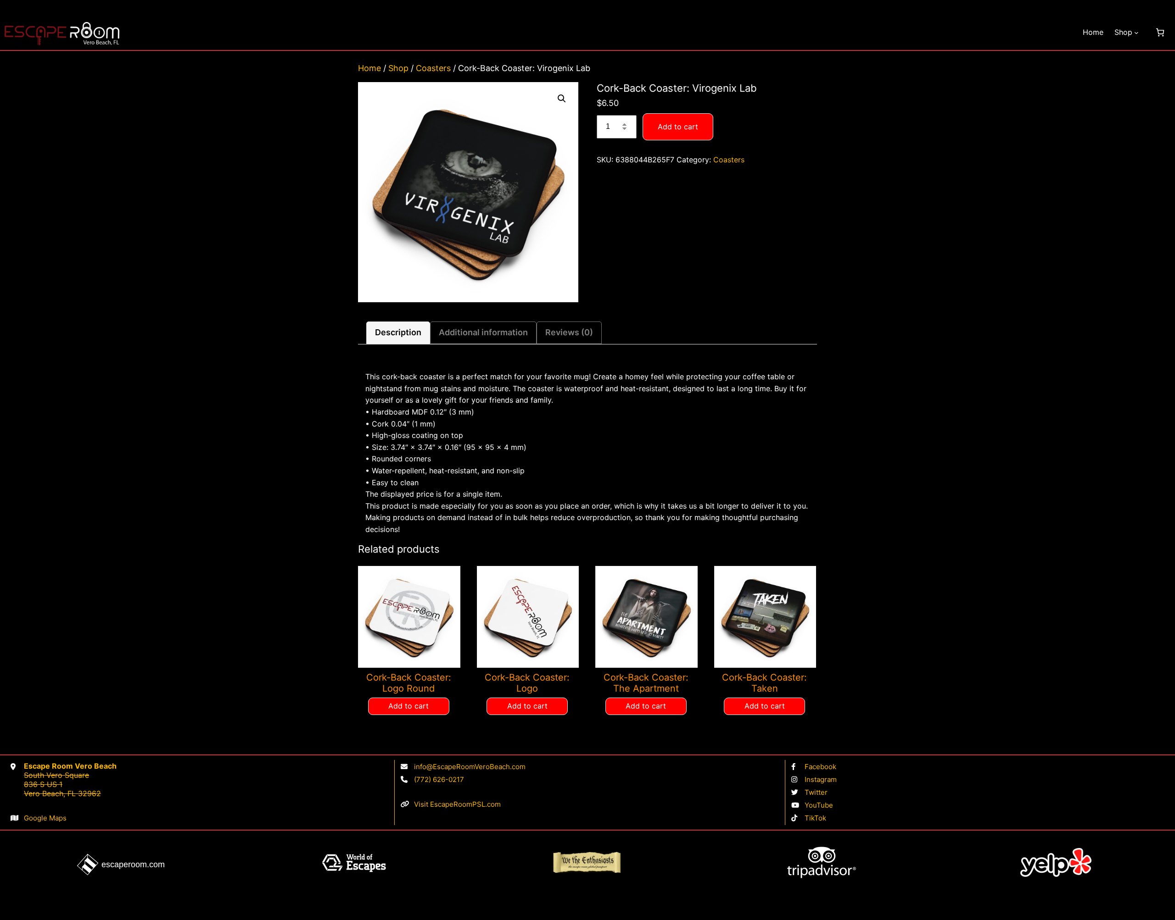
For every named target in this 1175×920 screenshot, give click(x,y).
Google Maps (45, 818)
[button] (562, 98)
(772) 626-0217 (439, 779)
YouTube (819, 805)
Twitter (816, 792)
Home (1093, 32)
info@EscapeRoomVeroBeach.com (470, 766)
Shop (398, 68)
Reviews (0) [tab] (569, 332)
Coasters (433, 68)
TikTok (815, 818)
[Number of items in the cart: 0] (1160, 32)
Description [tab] (398, 332)
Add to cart (678, 126)
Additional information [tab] (483, 332)
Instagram (821, 779)
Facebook (820, 766)
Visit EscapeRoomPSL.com (457, 804)
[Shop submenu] (1136, 32)
